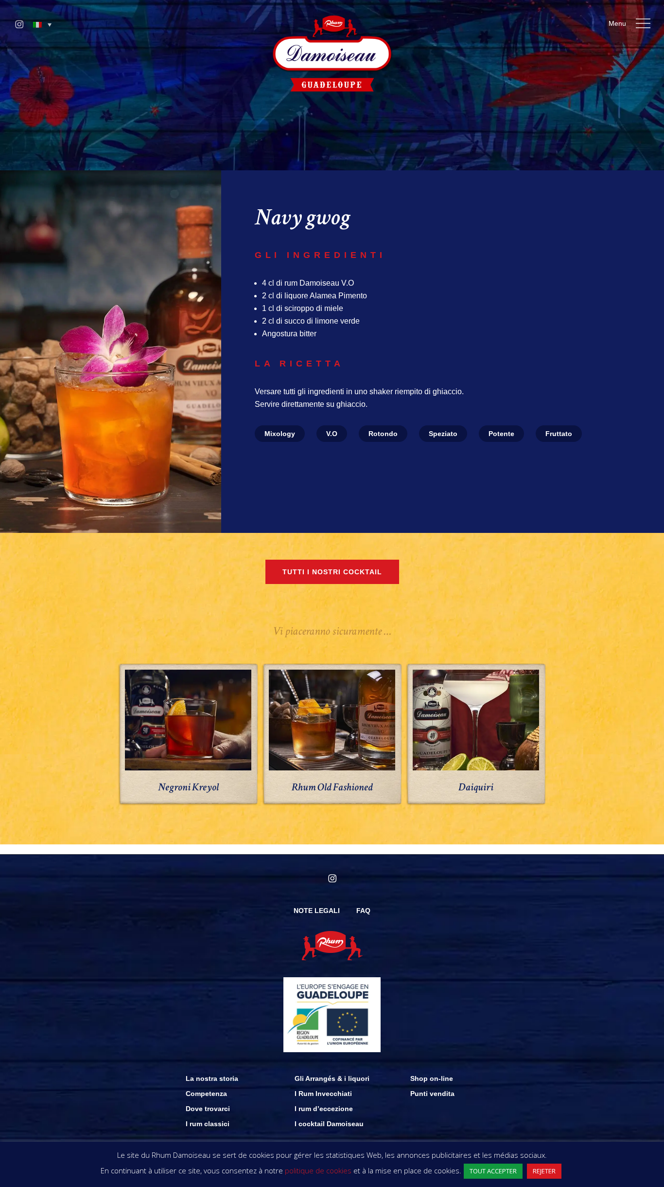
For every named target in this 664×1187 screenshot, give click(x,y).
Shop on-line (431, 1078)
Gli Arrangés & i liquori (332, 1078)
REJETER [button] (544, 1171)
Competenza (206, 1093)
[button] (42, 25)
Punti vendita (432, 1093)
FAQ (363, 910)
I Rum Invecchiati (323, 1093)
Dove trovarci (208, 1109)
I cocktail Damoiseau (329, 1124)
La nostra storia (212, 1078)
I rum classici (207, 1124)
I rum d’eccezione (324, 1109)
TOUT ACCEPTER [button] (493, 1171)
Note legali (317, 910)
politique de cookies (318, 1170)
